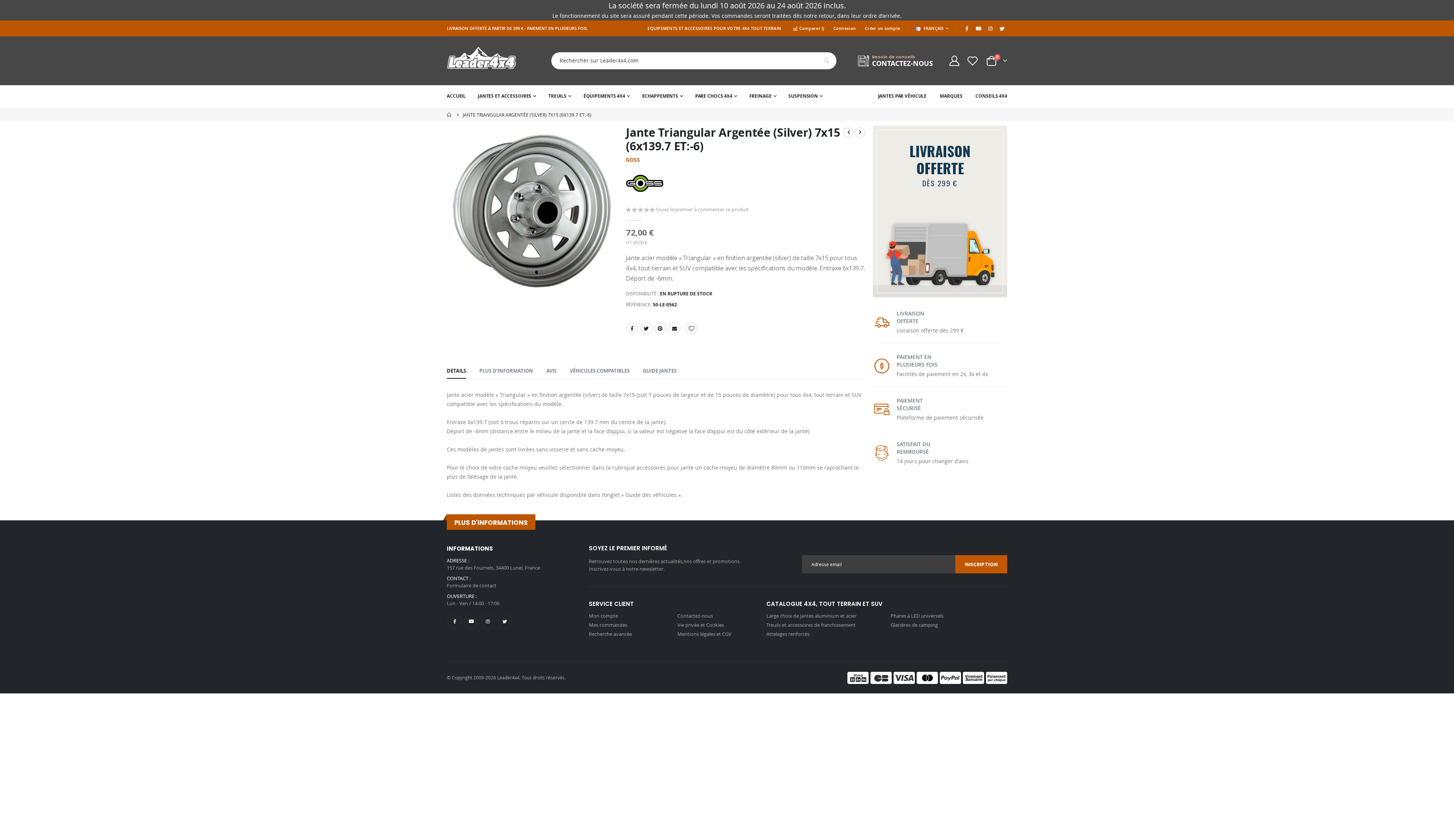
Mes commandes (608, 624)
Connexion (844, 28)
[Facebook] (967, 28)
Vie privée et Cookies (700, 624)
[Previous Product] (848, 132)
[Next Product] (860, 132)
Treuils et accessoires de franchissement (811, 624)
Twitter (646, 328)
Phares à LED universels (917, 615)
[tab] (456, 371)
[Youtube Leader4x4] (978, 28)
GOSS (633, 159)
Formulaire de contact (471, 585)
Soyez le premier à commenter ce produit (702, 209)
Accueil (449, 114)
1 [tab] (933, 287)
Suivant (1000, 285)
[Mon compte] (954, 61)
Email (674, 328)
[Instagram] (990, 28)
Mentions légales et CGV (704, 634)
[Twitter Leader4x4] (1002, 28)
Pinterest (660, 328)
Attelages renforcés (788, 634)
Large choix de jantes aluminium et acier (811, 615)
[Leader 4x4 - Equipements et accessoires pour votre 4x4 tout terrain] (481, 61)
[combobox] (688, 60)
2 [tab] (951, 287)
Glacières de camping (914, 624)
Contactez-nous (695, 615)
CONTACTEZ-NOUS (902, 63)
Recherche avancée (610, 634)
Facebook (632, 328)
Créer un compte (882, 28)
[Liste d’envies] (973, 61)
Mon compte (603, 615)
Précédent (879, 285)
